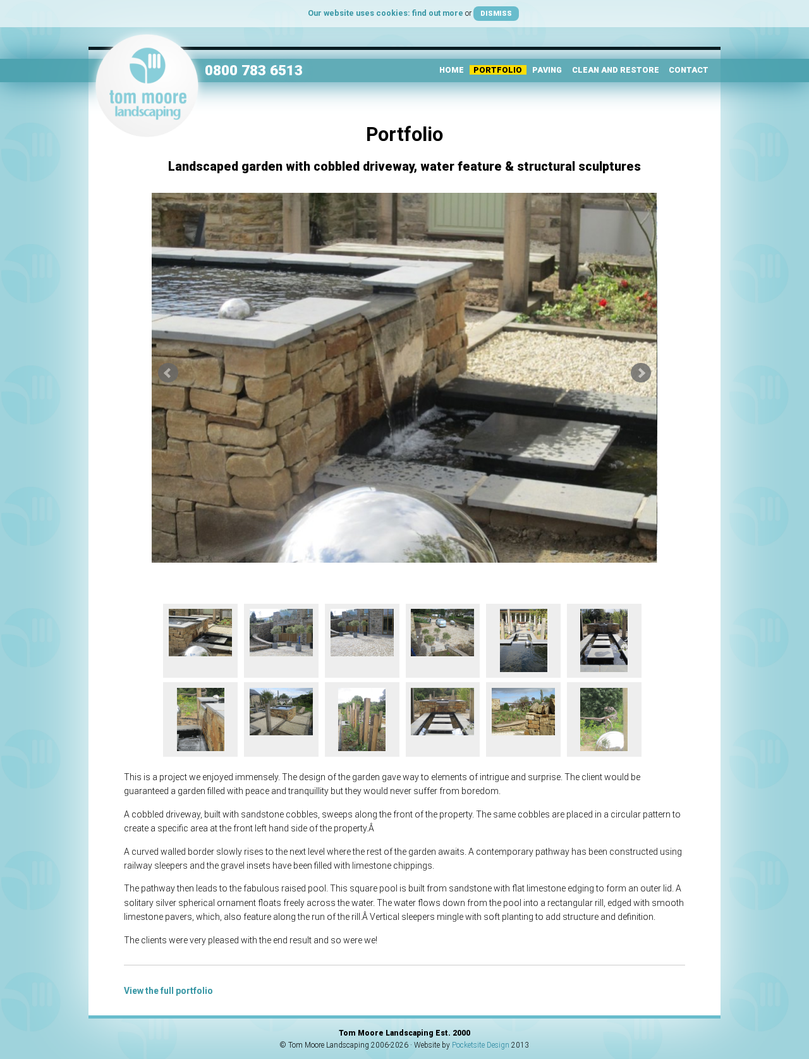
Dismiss (496, 13)
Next (641, 373)
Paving (547, 70)
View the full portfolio (168, 991)
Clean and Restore (615, 70)
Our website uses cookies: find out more (385, 13)
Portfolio (497, 70)
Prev (168, 373)
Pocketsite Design (480, 1045)
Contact (689, 70)
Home (451, 70)
